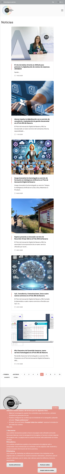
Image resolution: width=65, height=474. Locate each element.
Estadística (11, 442)
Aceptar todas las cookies (47, 470)
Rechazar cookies (45, 465)
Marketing (11, 451)
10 (60, 374)
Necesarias (11, 430)
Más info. (9, 427)
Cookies (55, 408)
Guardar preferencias (15, 465)
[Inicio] (7, 10)
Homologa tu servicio (9, 2)
